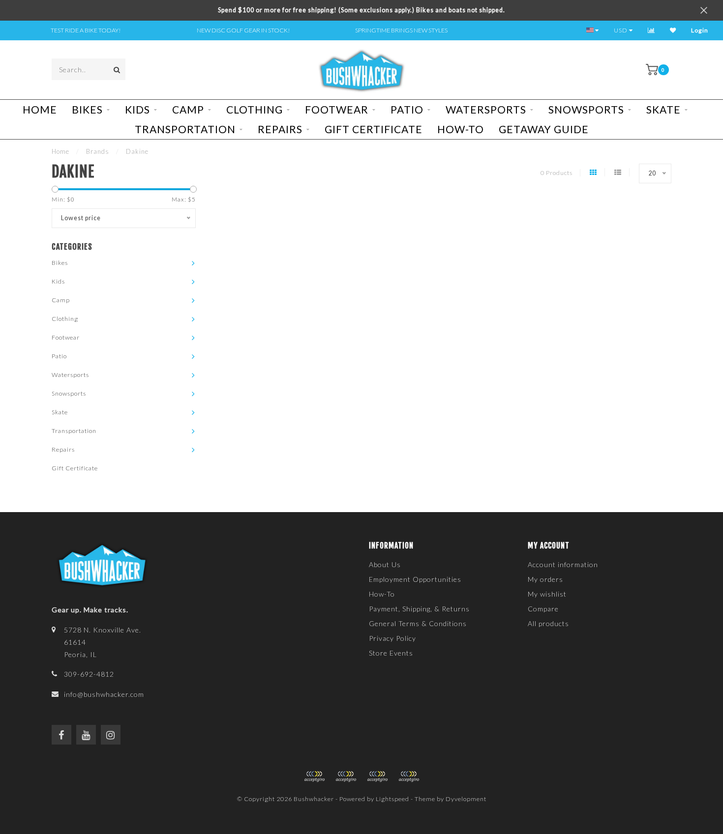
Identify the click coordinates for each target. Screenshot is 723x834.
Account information (563, 564)
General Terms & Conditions (418, 623)
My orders (545, 579)
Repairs (280, 129)
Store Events (391, 653)
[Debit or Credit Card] (314, 776)
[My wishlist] (673, 30)
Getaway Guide (544, 129)
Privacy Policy (392, 638)
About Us (385, 564)
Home (40, 109)
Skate (663, 109)
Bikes (87, 109)
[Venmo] (408, 776)
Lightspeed (392, 799)
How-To (460, 129)
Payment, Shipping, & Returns (419, 608)
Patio (407, 109)
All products (548, 623)
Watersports (486, 109)
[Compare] (651, 30)
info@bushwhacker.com (104, 694)
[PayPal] (345, 776)
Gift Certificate (373, 129)
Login (699, 30)
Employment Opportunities (415, 579)
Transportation (185, 129)
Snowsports (586, 109)
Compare (543, 608)
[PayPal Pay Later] (377, 776)
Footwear (336, 109)
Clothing (254, 109)
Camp (188, 109)
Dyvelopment (466, 799)
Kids (137, 109)
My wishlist (547, 594)
